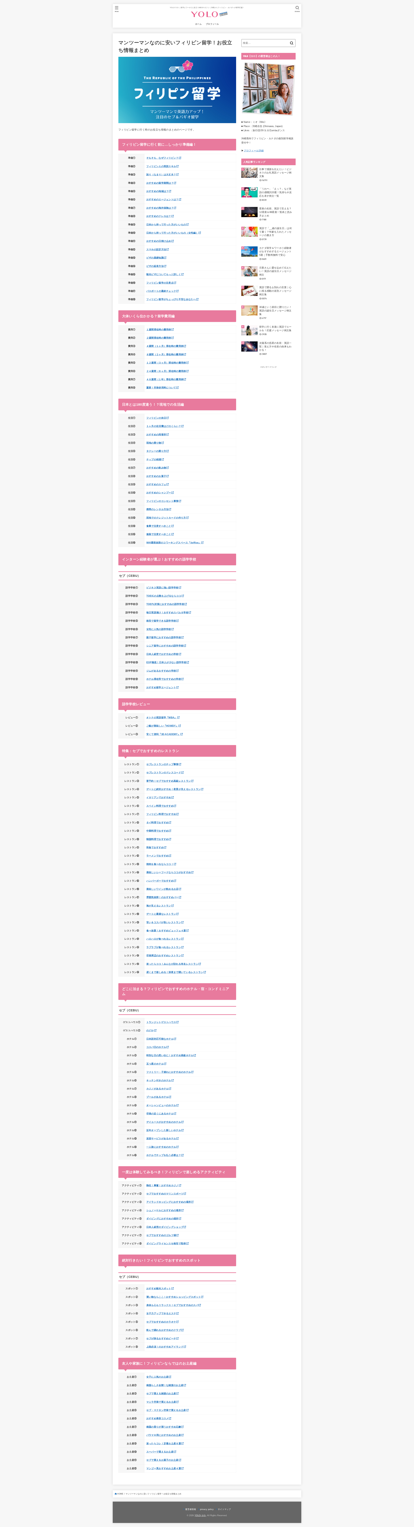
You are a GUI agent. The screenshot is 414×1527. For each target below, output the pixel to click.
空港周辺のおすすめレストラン (163, 955)
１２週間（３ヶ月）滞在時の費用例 (166, 362)
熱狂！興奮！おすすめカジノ (162, 1185)
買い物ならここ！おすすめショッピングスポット (173, 1297)
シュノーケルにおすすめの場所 (163, 1210)
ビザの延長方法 (155, 266)
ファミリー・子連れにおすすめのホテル (168, 1072)
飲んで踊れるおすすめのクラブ (163, 1330)
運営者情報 (190, 1509)
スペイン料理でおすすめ (160, 806)
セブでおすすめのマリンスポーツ (165, 1193)
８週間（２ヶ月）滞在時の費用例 (165, 354)
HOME (120, 1494)
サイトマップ (224, 1509)
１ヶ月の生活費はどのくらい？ (163, 426)
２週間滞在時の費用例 (158, 338)
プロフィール (212, 24)
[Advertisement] (265, 417)
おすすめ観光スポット (158, 1288)
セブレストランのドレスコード (163, 772)
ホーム (198, 24)
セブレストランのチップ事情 (162, 764)
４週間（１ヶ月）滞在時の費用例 (165, 346)
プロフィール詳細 (254, 150)
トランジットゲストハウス (161, 1022)
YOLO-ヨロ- (200, 1515)
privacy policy (207, 1509)
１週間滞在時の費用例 (158, 329)
